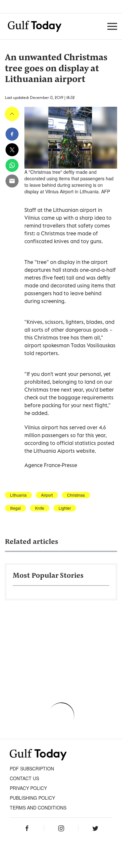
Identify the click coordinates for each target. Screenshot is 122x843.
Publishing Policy (32, 798)
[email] (12, 180)
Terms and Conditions (38, 807)
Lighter (65, 508)
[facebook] (12, 134)
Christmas (76, 495)
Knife (39, 508)
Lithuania (18, 495)
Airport (47, 495)
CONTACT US (24, 778)
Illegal (15, 508)
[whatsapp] (12, 165)
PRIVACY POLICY (28, 788)
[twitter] (12, 149)
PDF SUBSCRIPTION (32, 768)
